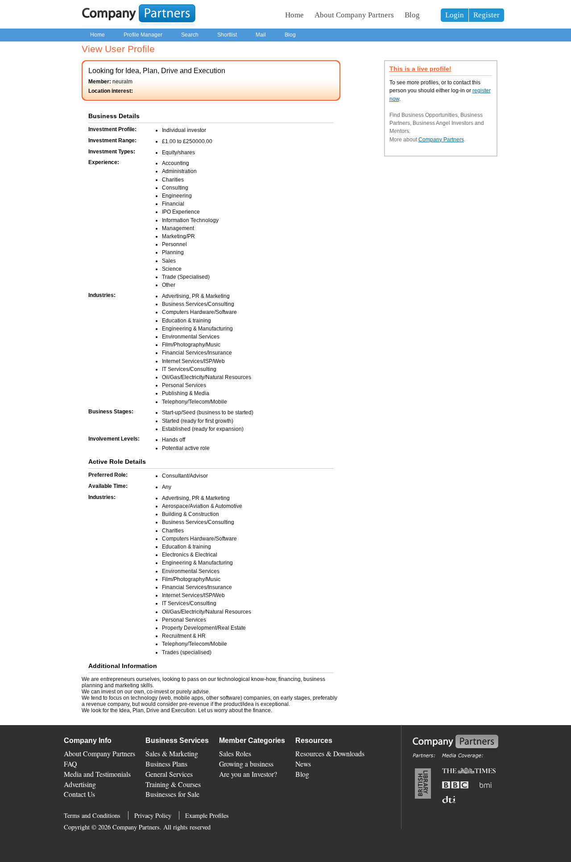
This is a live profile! (420, 69)
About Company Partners (354, 15)
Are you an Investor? (248, 774)
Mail (261, 35)
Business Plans (166, 763)
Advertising (80, 784)
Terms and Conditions (92, 815)
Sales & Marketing (171, 753)
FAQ (70, 763)
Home (294, 15)
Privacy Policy (152, 815)
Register (486, 15)
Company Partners (441, 139)
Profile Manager (143, 35)
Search (190, 35)
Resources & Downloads (329, 753)
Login (454, 15)
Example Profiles (207, 815)
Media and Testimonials (97, 774)
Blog (412, 15)
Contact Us (79, 794)
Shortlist (227, 35)
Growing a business (246, 763)
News (303, 763)
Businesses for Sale (172, 794)
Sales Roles (235, 753)
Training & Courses (173, 784)
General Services (169, 774)
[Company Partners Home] (138, 24)
